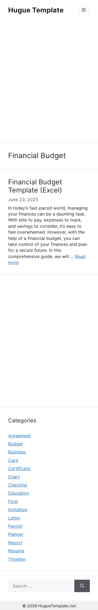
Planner (15, 534)
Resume (16, 550)
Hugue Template (36, 10)
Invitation (17, 509)
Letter (14, 518)
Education (18, 493)
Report (15, 542)
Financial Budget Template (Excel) (35, 186)
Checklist (17, 485)
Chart (14, 476)
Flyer (13, 501)
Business (17, 452)
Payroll (15, 526)
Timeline (16, 559)
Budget (15, 443)
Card (13, 460)
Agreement (19, 435)
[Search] (82, 586)
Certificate (19, 468)
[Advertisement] (49, 82)
